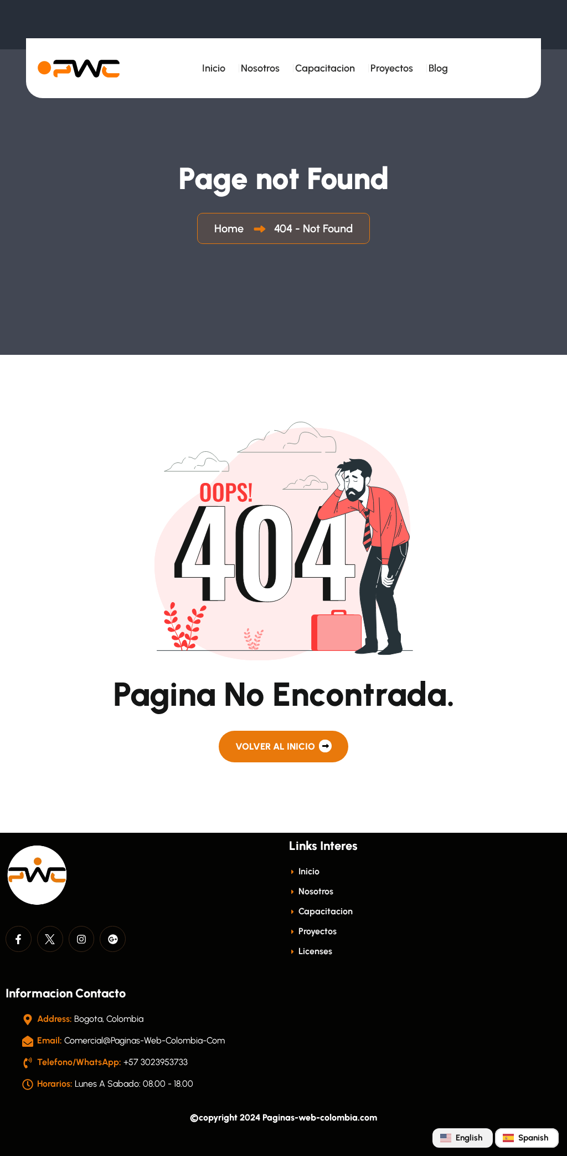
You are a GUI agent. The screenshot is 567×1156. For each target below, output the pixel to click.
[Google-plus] (113, 939)
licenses (314, 951)
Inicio (213, 68)
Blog (438, 68)
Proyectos (391, 68)
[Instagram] (82, 939)
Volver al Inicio (276, 746)
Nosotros (260, 68)
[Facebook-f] (19, 939)
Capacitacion (325, 68)
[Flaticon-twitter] (50, 939)
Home (231, 228)
